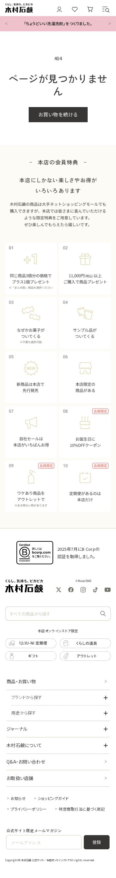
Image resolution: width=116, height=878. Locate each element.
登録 (96, 842)
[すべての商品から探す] (103, 614)
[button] (105, 9)
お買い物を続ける (58, 114)
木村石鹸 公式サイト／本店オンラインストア (45, 860)
